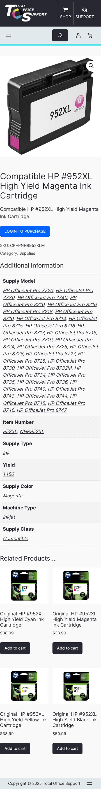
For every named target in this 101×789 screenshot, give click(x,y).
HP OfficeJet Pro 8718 (71, 333)
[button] (91, 66)
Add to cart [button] (15, 648)
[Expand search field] (60, 35)
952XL (10, 431)
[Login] (78, 35)
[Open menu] (8, 35)
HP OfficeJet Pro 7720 (28, 290)
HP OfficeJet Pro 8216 (71, 304)
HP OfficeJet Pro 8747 (41, 410)
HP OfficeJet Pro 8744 (42, 396)
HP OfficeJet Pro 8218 (27, 311)
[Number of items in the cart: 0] (90, 35)
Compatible (15, 538)
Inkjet (9, 517)
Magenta (12, 496)
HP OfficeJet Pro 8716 (49, 326)
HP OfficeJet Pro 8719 (27, 339)
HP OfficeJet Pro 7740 (42, 297)
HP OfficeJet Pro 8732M (44, 368)
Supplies (27, 253)
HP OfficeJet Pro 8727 (50, 353)
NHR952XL (32, 431)
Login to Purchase (24, 231)
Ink (6, 453)
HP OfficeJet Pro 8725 (42, 346)
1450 (8, 474)
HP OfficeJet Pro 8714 (41, 318)
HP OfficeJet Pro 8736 (42, 382)
